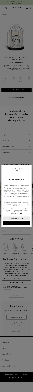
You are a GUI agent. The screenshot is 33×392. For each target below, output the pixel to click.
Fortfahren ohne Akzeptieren (16, 173)
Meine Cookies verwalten (16, 218)
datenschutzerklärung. (16, 213)
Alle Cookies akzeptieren (16, 223)
